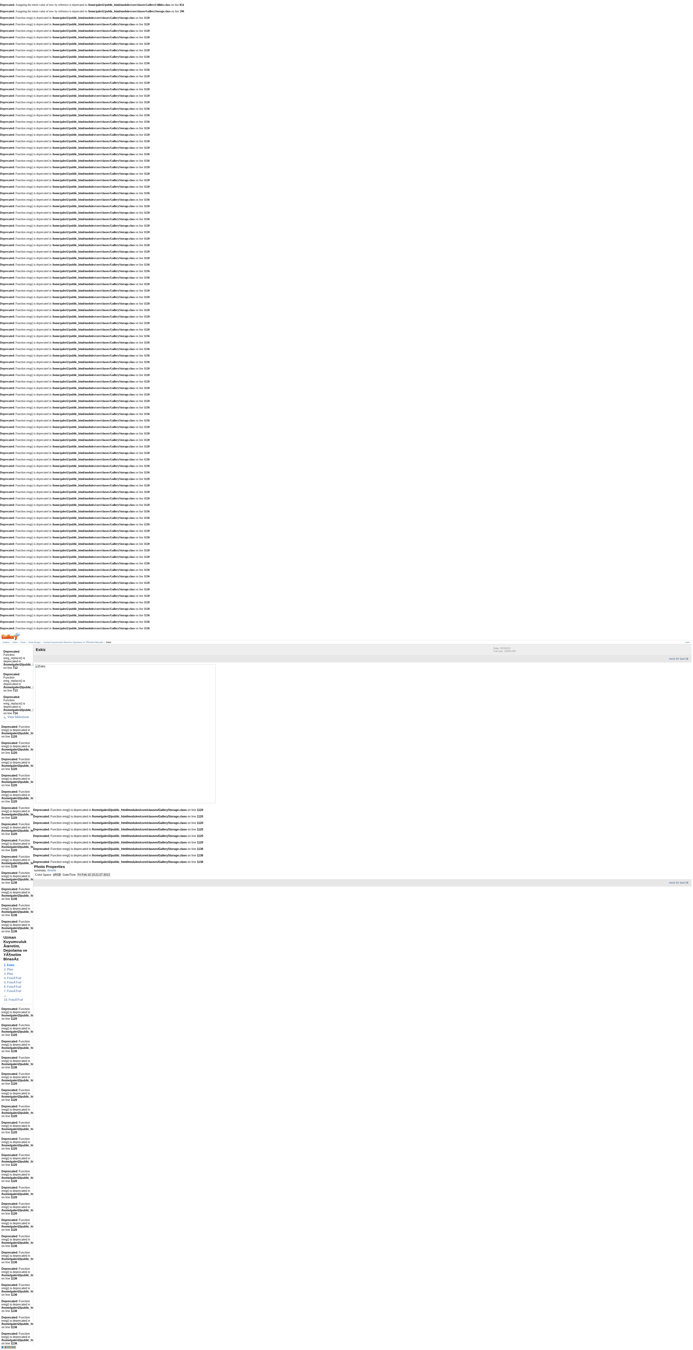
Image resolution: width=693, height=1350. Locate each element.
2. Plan (8, 969)
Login (687, 642)
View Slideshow (18, 717)
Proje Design (35, 642)
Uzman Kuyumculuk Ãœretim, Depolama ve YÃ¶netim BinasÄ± (73, 642)
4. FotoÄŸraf (12, 978)
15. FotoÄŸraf (13, 999)
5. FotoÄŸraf (12, 982)
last (682, 658)
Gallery (6, 642)
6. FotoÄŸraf (12, 986)
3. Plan (8, 973)
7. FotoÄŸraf (12, 991)
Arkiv (15, 642)
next (672, 658)
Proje (23, 642)
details (51, 870)
